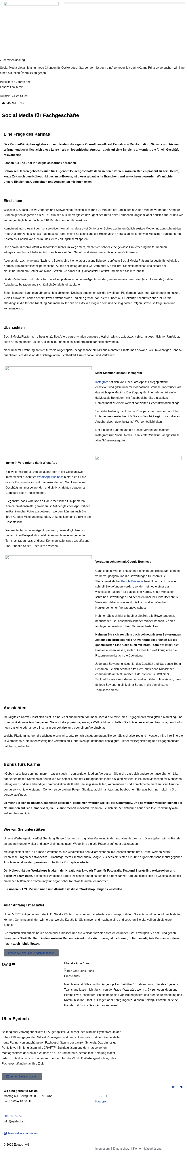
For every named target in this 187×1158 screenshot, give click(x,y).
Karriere (100, 1101)
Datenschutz (121, 1148)
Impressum (102, 1148)
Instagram (101, 382)
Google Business (132, 581)
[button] (124, 3)
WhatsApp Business (50, 476)
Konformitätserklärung (147, 1148)
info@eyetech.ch (14, 1121)
